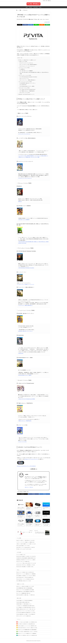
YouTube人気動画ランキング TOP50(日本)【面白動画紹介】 (24, 600)
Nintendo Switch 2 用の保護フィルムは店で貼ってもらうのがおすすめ (26, 556)
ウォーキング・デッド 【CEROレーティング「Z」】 (25, 284)
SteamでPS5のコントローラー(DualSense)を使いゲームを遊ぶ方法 (25, 547)
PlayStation (25, 10)
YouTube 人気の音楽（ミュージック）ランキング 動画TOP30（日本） (27, 625)
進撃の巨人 (22, 69)
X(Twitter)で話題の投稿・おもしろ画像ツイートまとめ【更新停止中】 (25, 614)
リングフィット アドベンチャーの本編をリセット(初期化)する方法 (25, 542)
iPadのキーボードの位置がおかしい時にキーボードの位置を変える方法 (27, 635)
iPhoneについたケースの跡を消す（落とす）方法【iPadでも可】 (25, 572)
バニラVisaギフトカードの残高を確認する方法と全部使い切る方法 (25, 605)
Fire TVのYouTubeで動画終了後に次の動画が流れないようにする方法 (25, 612)
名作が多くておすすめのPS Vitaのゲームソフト (26, 94)
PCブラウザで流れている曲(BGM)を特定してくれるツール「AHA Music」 (28, 631)
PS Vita (36, 19)
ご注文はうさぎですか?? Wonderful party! (27, 89)
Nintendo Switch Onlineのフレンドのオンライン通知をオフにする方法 (27, 627)
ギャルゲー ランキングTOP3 (24, 87)
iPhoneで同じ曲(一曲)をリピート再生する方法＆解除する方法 (24, 577)
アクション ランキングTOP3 (24, 67)
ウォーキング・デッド (24, 78)
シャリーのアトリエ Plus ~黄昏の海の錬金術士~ (28, 64)
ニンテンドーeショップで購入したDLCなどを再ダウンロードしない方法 (26, 563)
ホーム (18, 10)
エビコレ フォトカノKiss (25, 92)
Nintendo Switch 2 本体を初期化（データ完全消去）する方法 (24, 566)
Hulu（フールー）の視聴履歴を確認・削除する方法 (23, 593)
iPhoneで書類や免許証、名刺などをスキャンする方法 (23, 580)
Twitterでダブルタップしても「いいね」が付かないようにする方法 (25, 610)
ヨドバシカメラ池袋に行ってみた (20, 554)
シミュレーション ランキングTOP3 (25, 81)
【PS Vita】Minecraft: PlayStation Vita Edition (28, 76)
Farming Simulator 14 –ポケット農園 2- (27, 86)
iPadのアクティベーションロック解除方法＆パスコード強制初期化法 (27, 633)
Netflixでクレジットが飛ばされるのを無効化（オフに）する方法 (25, 586)
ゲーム (21, 10)
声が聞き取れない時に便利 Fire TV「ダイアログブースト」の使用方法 (25, 559)
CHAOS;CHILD (23, 84)
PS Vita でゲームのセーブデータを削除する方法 (22, 561)
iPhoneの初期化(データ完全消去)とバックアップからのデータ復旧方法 (25, 575)
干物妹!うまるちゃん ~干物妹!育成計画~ (25, 420)
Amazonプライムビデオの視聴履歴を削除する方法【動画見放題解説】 (27, 629)
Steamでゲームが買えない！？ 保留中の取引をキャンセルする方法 (25, 540)
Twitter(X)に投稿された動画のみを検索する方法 (22, 602)
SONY (38, 19)
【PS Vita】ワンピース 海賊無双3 (26, 70)
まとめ (41, 19)
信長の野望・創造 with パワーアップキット (28, 83)
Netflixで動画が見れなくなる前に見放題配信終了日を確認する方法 (25, 591)
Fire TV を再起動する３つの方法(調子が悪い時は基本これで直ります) (25, 607)
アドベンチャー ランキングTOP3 (25, 75)
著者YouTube (31, 487)
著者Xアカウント (27, 487)
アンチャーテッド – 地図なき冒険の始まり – (25, 305)
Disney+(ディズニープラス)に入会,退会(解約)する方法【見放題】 (25, 589)
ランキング (47, 19)
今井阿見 (26, 474)
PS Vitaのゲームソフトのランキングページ (31, 459)
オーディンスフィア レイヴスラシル (24, 133)
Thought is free (38, 640)
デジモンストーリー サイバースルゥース (27, 66)
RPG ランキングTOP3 (23, 61)
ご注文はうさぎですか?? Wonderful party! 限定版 (26, 398)
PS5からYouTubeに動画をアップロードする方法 (22, 545)
